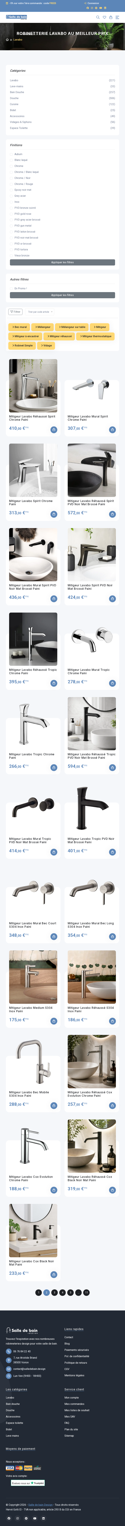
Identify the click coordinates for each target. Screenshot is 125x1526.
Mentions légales (74, 1375)
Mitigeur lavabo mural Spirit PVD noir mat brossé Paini (32, 587)
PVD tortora (21, 249)
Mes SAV (69, 1416)
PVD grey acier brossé (27, 219)
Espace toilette (14, 1422)
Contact (68, 1337)
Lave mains (12, 1435)
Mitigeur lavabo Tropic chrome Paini (32, 756)
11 (86, 1292)
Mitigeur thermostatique (96, 336)
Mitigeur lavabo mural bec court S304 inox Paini (32, 925)
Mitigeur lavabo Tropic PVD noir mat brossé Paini (91, 840)
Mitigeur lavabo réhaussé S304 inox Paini (91, 1009)
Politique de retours (75, 1362)
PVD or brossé (22, 243)
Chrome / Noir (22, 178)
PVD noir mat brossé (26, 237)
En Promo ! (20, 288)
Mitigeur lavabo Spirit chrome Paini (31, 502)
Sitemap (69, 1435)
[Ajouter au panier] (53, 429)
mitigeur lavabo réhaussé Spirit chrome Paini (32, 418)
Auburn (18, 154)
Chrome (18, 166)
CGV (66, 1369)
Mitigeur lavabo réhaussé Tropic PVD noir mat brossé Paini (92, 756)
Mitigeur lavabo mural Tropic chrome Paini (89, 671)
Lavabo (62, 80)
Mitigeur (101, 327)
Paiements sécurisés (76, 1349)
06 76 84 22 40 (22, 1351)
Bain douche (13, 1403)
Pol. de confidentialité (76, 1356)
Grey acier (20, 195)
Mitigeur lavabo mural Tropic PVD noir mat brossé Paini (30, 840)
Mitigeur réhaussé (60, 336)
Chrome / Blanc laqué (26, 172)
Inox (16, 201)
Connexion (93, 3)
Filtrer (16, 311)
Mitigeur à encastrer (26, 336)
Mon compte (71, 1397)
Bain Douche (62, 92)
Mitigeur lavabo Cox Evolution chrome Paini (31, 1178)
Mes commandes (74, 1403)
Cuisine (62, 104)
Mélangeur (43, 327)
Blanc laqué (21, 160)
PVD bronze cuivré (25, 207)
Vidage (47, 345)
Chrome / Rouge (23, 184)
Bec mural (20, 327)
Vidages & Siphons (62, 122)
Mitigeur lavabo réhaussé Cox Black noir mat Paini (90, 1178)
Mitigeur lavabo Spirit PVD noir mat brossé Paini (90, 587)
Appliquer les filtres (62, 262)
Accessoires (62, 116)
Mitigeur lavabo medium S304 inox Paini (31, 1009)
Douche (62, 98)
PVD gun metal (22, 225)
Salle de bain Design (40, 1504)
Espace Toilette (62, 128)
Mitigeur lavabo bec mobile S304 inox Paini (29, 1094)
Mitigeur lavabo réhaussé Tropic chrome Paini (33, 671)
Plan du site (71, 1429)
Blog (67, 1343)
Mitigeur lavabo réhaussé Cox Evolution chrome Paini (90, 1094)
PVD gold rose (22, 213)
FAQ (66, 1422)
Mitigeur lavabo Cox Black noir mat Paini (31, 1263)
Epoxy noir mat (22, 189)
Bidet (62, 110)
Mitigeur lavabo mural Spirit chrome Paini (88, 418)
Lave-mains (62, 86)
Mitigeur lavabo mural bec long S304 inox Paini (91, 925)
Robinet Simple (23, 345)
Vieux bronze (21, 255)
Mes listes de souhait (76, 1410)
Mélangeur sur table (73, 327)
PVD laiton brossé (24, 231)
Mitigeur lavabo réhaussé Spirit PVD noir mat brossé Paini (91, 502)
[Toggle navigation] (117, 17)
